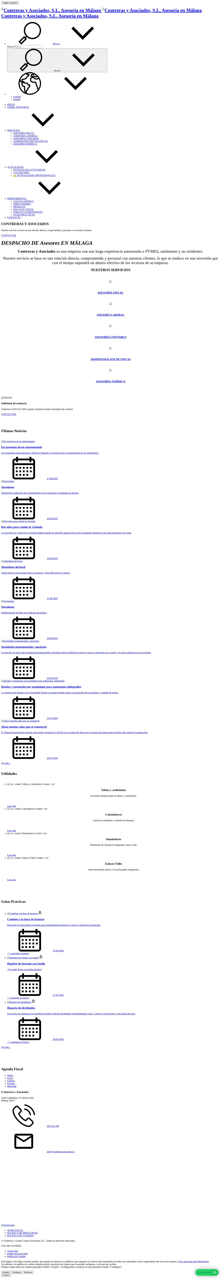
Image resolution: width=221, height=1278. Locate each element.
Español (17, 96)
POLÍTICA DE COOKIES (20, 1235)
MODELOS (19, 206)
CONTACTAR (8, 235)
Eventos (11, 1083)
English (16, 99)
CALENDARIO (21, 172)
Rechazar (28, 1272)
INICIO (11, 104)
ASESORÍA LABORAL (25, 136)
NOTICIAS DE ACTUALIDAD (29, 170)
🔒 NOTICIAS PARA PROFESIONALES (34, 175)
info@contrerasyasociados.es (60, 1151)
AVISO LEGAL (15, 1230)
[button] (56, 43)
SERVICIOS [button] (13, 130)
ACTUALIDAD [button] (15, 167)
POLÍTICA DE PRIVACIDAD (22, 1233)
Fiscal (10, 1078)
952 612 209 (52, 1126)
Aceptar (5, 1272)
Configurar (16, 1272)
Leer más (11, 806)
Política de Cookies (16, 1256)
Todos (10, 1075)
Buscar (10, 46)
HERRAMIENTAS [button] (17, 198)
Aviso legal (12, 1251)
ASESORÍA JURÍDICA (25, 144)
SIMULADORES (22, 204)
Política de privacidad (17, 1253)
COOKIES (5, 1275)
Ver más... (6, 763)
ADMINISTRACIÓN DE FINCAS (30, 141)
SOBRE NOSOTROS (18, 107)
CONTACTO (14, 217)
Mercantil (11, 1086)
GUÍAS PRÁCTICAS (24, 215)
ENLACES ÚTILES (23, 209)
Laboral (11, 1081)
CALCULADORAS (23, 201)
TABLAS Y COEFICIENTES (28, 212)
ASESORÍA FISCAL (23, 133)
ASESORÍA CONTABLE (26, 138)
